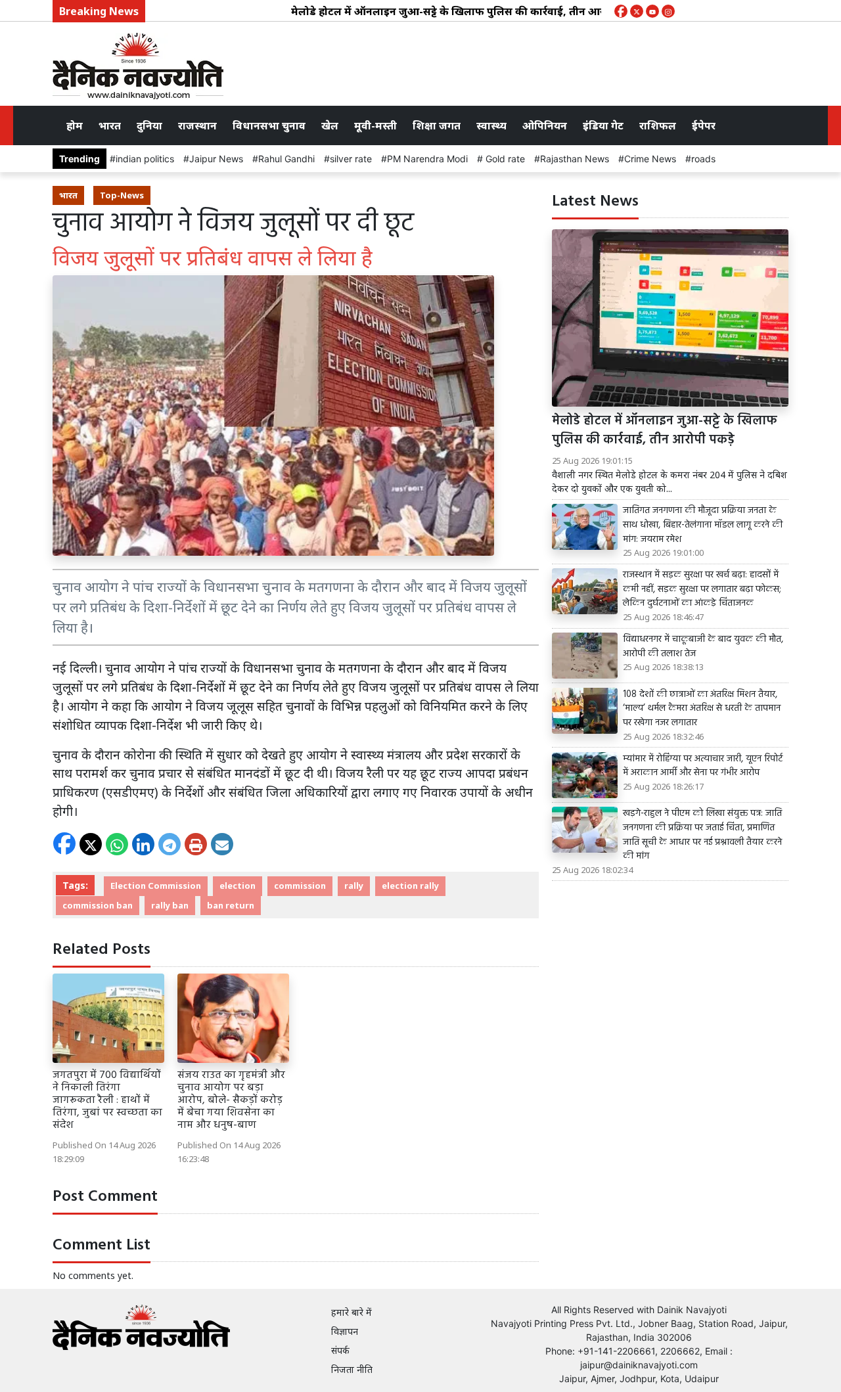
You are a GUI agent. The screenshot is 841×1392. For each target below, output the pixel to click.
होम (74, 125)
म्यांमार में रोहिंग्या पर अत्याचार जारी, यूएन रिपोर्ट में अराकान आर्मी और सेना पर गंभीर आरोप (703, 766)
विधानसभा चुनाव (269, 125)
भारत (110, 125)
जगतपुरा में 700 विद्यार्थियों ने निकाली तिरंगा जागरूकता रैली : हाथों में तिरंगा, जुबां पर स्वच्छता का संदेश (107, 1100)
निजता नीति (352, 1369)
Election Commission (155, 885)
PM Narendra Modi (427, 158)
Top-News (122, 195)
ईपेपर (704, 125)
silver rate (351, 158)
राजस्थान (197, 125)
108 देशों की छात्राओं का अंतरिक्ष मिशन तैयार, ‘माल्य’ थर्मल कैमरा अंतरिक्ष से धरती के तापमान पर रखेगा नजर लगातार (702, 709)
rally (353, 885)
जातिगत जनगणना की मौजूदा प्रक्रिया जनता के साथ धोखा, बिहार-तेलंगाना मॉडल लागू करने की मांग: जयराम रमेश (703, 525)
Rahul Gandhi (286, 158)
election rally (410, 885)
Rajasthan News (574, 158)
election (237, 885)
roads (703, 158)
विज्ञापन (344, 1331)
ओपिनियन (544, 125)
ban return (230, 905)
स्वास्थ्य (491, 125)
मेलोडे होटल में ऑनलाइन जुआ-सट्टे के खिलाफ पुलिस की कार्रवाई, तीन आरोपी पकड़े (439, 11)
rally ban (170, 905)
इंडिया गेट (603, 125)
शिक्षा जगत (437, 125)
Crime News (650, 158)
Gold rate (504, 158)
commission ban (97, 905)
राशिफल (657, 125)
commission (300, 885)
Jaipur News (216, 158)
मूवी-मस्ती (375, 125)
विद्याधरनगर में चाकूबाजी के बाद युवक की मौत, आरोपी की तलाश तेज (703, 647)
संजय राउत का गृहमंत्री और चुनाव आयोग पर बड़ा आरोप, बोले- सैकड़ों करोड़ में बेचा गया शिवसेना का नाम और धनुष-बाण (231, 1100)
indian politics (145, 158)
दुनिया (149, 125)
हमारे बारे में (351, 1312)
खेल (329, 125)
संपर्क (340, 1350)
